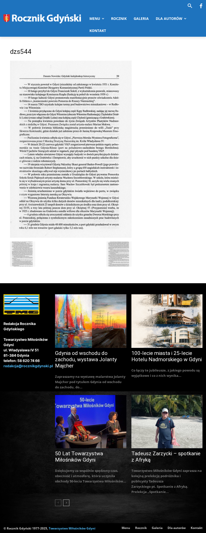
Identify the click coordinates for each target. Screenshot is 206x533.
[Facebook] (201, 6)
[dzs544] (71, 236)
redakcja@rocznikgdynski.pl (28, 366)
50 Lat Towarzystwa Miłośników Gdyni (79, 456)
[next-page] (66, 503)
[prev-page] (58, 503)
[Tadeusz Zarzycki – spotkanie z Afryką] (167, 421)
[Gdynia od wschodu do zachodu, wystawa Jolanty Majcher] (90, 321)
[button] (190, 6)
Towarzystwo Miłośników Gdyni (72, 528)
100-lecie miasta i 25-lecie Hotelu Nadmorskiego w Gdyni (166, 356)
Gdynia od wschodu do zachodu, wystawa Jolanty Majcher (86, 359)
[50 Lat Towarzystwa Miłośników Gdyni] (90, 421)
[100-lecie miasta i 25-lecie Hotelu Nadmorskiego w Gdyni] (167, 321)
